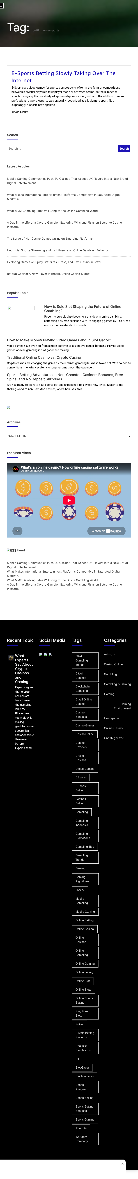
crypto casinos (80, 758)
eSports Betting (80, 788)
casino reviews (81, 745)
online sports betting (84, 1000)
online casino (84, 929)
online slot (82, 980)
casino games (85, 725)
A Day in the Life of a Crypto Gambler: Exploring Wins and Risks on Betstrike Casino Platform (64, 225)
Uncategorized (114, 738)
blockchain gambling (82, 688)
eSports (80, 777)
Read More (20, 112)
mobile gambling (81, 901)
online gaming (85, 963)
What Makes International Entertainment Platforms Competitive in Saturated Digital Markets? (63, 197)
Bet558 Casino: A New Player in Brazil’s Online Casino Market (49, 274)
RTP (78, 1058)
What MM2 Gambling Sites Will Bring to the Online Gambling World (52, 211)
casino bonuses (81, 714)
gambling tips (84, 846)
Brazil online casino (83, 701)
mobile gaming (85, 911)
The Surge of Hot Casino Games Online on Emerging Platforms (50, 238)
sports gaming (85, 1119)
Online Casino (113, 728)
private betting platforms (84, 1035)
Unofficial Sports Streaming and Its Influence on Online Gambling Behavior (57, 250)
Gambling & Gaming (117, 684)
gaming (80, 868)
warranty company (81, 1139)
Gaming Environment (122, 706)
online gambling (81, 953)
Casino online (84, 734)
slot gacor (82, 1067)
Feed (21, 550)
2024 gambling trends (81, 660)
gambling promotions (82, 836)
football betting (80, 801)
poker (79, 1024)
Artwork (109, 654)
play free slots (81, 1013)
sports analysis (80, 1087)
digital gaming (85, 768)
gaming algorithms (82, 879)
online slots (83, 989)
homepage (111, 718)
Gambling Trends (81, 857)
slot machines (84, 1076)
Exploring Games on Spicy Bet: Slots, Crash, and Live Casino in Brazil (54, 262)
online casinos (80, 940)
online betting (84, 920)
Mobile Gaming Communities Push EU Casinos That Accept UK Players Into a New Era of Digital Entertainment (67, 181)
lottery (79, 890)
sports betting (84, 1097)
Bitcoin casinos (80, 675)
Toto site (81, 1128)
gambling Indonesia (81, 823)
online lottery (84, 972)
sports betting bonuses (84, 1108)
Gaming (109, 694)
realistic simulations (83, 1048)
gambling (81, 812)
